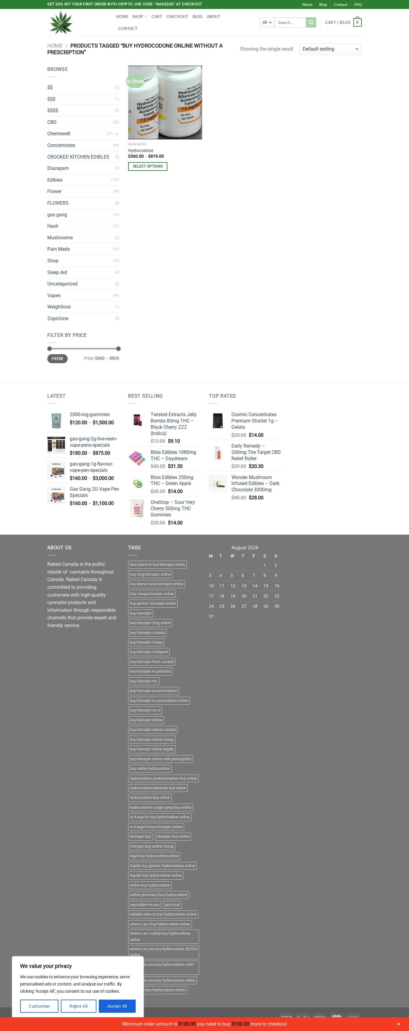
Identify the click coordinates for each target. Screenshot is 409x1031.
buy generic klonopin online (153, 603)
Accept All (117, 1006)
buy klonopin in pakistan (150, 671)
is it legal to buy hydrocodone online (160, 817)
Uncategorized (62, 284)
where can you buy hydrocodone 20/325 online (163, 952)
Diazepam (58, 168)
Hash (52, 226)
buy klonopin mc (143, 681)
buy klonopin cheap (146, 642)
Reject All (78, 1006)
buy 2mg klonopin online (150, 574)
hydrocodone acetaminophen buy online (163, 778)
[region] (78, 987)
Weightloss (59, 307)
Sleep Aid (57, 272)
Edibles (55, 180)
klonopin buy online (173, 836)
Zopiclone (57, 318)
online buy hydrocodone (150, 885)
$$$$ (52, 110)
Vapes (53, 295)
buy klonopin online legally (152, 749)
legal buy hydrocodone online (154, 856)
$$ (50, 87)
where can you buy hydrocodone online (162, 980)
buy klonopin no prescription (153, 690)
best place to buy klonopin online (157, 564)
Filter (57, 359)
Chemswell (58, 133)
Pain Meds (58, 249)
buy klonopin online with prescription (160, 759)
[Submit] (311, 22)
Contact (341, 4)
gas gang (57, 215)
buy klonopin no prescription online (159, 700)
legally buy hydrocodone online (155, 875)
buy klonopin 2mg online (150, 623)
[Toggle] (116, 133)
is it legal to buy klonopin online (156, 827)
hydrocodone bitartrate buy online (158, 788)
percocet (172, 904)
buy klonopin (140, 613)
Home (122, 16)
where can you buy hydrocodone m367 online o (162, 967)
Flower (54, 191)
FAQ (358, 4)
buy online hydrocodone (150, 768)
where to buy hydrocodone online (157, 990)
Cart (157, 16)
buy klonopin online (146, 720)
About (307, 4)
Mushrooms (60, 238)
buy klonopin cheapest (149, 652)
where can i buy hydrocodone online (160, 924)
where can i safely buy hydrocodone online (160, 936)
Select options (148, 166)
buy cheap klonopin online (152, 593)
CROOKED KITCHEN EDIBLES (78, 157)
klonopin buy (140, 836)
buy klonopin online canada (153, 729)
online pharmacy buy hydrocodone (158, 894)
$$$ (51, 99)
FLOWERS (58, 203)
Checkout (177, 16)
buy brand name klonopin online (156, 584)
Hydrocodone (140, 150)
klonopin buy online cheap (152, 846)
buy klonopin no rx (145, 710)
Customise (39, 1006)
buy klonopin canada (147, 632)
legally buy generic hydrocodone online (162, 865)
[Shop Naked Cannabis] (77, 22)
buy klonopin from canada (152, 661)
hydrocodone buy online (150, 797)
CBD (52, 122)
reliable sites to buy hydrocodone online (163, 914)
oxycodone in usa (144, 904)
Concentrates (61, 145)
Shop (137, 16)
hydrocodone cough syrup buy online (160, 807)
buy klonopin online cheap (152, 739)
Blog (323, 4)
